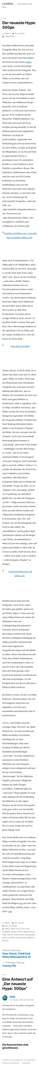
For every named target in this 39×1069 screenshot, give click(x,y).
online (16, 935)
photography (30, 935)
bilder (13, 929)
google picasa (29, 932)
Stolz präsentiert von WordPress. (23, 1060)
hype (4, 935)
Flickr (23, 929)
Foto (6, 926)
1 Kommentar (10, 36)
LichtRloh (7, 3)
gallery (20, 932)
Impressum (26, 1063)
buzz (18, 929)
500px (28, 62)
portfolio (11, 938)
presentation (21, 938)
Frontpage (13, 926)
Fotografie (6, 932)
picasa (4, 938)
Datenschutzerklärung (10, 1063)
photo (22, 935)
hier (21, 903)
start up (5, 940)
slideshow (30, 938)
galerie (13, 932)
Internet (10, 935)
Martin (7, 33)
